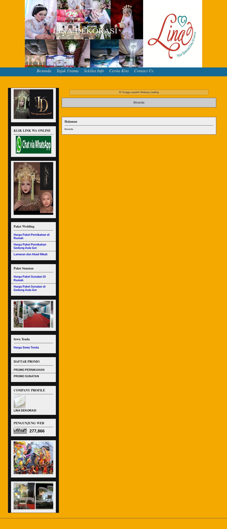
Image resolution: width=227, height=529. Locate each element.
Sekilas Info (94, 70)
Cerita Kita (119, 70)
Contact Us (143, 70)
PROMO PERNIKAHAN (29, 369)
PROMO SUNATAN (26, 376)
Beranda (44, 70)
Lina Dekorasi (14, 10)
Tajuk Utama (68, 70)
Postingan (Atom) (145, 111)
